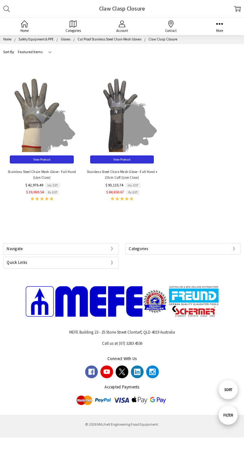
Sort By (8, 51)
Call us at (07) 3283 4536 (122, 343)
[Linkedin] (137, 371)
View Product (42, 159)
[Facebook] (91, 371)
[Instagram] (152, 371)
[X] (122, 371)
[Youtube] (106, 371)
